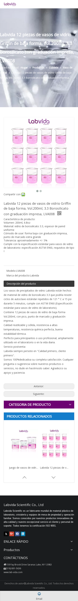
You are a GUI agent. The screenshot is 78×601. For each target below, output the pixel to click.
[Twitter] (6, 533)
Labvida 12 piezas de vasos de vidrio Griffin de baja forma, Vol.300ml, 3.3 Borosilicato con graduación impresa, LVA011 (54, 467)
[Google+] (11, 533)
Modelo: (11, 270)
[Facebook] (17, 533)
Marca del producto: (18, 275)
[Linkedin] (23, 533)
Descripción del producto (21, 283)
